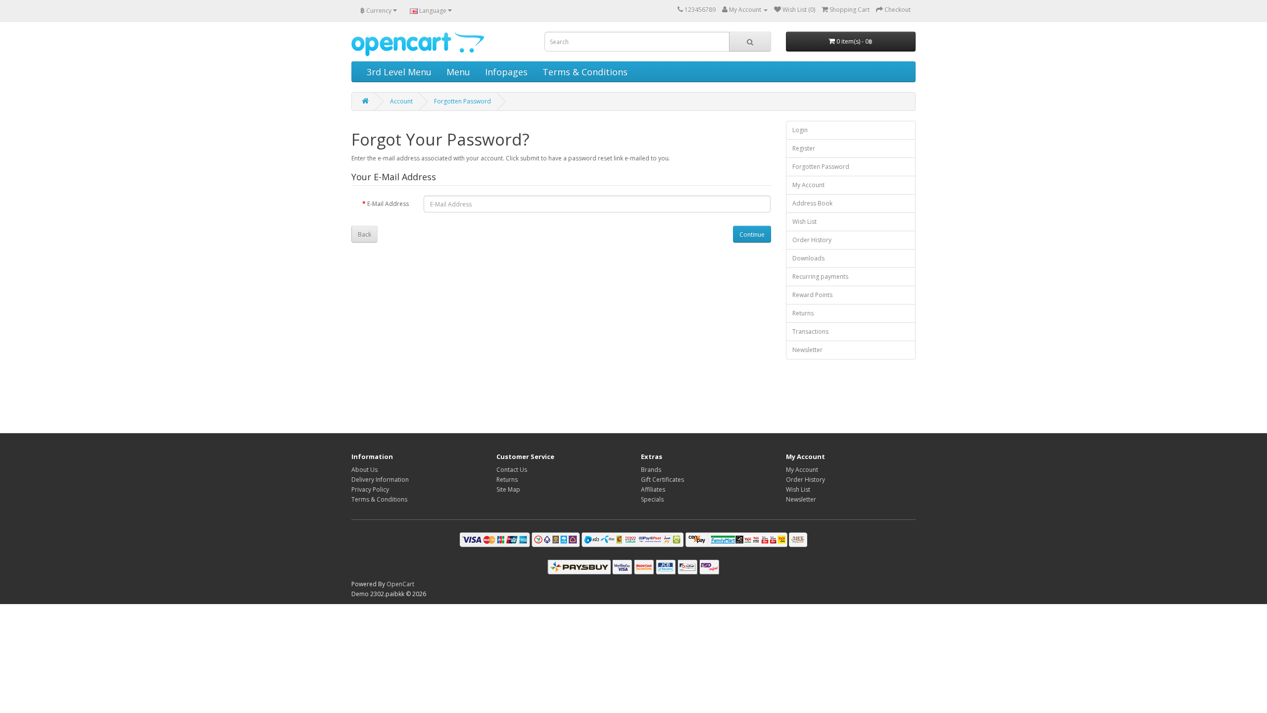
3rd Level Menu (399, 72)
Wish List (804, 221)
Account (401, 101)
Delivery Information (380, 479)
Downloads (808, 258)
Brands (651, 469)
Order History (811, 240)
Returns (803, 313)
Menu (458, 72)
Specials (652, 499)
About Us (364, 469)
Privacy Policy (370, 489)
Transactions (810, 331)
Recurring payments (820, 276)
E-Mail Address (388, 204)
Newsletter (807, 350)
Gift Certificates (662, 479)
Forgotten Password (462, 101)
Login (800, 130)
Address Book (812, 203)
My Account (808, 185)
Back (364, 234)
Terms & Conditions (585, 72)
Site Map (508, 489)
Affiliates (653, 489)
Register (803, 148)
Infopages (506, 72)
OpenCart (400, 584)
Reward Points (812, 295)
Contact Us (511, 469)
